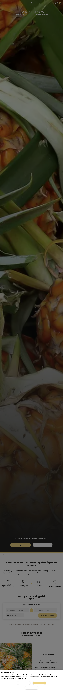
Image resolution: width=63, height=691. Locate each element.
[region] (31, 680)
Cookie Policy (21, 678)
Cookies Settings (31, 687)
